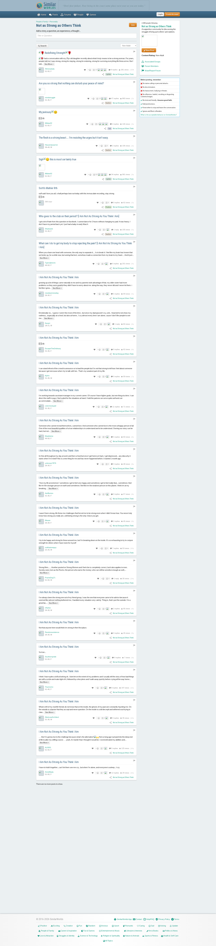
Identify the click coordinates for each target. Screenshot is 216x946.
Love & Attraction (47, 936)
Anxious (104, 926)
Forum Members (151, 66)
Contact (138, 919)
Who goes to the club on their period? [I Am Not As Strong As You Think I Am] (79, 216)
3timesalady (49, 69)
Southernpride (50, 657)
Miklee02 (48, 123)
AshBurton (49, 493)
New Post (150, 50)
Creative (69, 926)
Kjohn (47, 376)
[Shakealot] (41, 230)
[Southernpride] (41, 657)
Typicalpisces (50, 263)
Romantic (129, 926)
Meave (47, 520)
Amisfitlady (49, 772)
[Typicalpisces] (41, 263)
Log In (160, 14)
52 (96, 174)
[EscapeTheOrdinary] (41, 349)
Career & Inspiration (68, 931)
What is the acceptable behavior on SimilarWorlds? (159, 115)
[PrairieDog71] (41, 578)
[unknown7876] (41, 464)
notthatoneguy (50, 547)
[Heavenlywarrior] (41, 146)
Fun (80, 926)
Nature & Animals (132, 936)
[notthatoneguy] (41, 548)
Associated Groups (152, 62)
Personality (54, 22)
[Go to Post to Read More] (86, 91)
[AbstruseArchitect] (41, 718)
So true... (42, 652)
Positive (43, 926)
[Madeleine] (41, 437)
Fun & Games (89, 931)
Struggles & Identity (66, 936)
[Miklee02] (41, 124)
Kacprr (47, 323)
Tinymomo (49, 687)
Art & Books (153, 931)
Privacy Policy (164, 919)
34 (115, 174)
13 (96, 70)
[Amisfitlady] (41, 773)
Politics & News (171, 931)
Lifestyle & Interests (134, 931)
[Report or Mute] (134, 51)
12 (115, 773)
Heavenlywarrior (51, 145)
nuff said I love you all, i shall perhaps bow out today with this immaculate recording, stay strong (76, 195)
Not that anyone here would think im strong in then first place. (63, 628)
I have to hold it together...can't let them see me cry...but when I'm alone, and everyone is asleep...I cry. (79, 767)
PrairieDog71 (50, 578)
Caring (142, 926)
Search (43, 46)
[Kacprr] (41, 324)
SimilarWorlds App (124, 919)
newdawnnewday (52, 293)
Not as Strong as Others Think (58, 25)
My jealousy (45, 112)
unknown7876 (50, 463)
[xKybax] (41, 609)
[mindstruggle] (41, 98)
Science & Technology (89, 936)
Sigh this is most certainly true (57, 159)
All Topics (109, 941)
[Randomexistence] (41, 633)
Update (175, 926)
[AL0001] (41, 748)
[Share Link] (103, 74)
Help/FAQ (150, 919)
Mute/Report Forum (152, 71)
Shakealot (49, 229)
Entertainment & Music (110, 931)
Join (133, 25)
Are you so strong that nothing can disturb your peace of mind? (71, 83)
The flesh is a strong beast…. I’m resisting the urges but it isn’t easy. (73, 137)
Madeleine (49, 436)
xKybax (48, 608)
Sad (152, 926)
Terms (176, 919)
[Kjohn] (41, 376)
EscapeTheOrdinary (53, 349)
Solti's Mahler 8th (48, 188)
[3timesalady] (41, 70)
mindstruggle (50, 98)
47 (115, 98)
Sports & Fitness (151, 936)
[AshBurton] (41, 494)
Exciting (56, 926)
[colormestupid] (41, 407)
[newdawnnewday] (41, 294)
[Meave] (41, 521)
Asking (163, 926)
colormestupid (50, 406)
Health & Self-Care (170, 936)
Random (91, 926)
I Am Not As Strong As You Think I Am (59, 277)
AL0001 (48, 747)
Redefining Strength (55, 52)
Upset (116, 926)
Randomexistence (52, 632)
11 (116, 407)
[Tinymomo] (41, 688)
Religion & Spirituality (111, 936)
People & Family (42, 22)
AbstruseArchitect (52, 717)
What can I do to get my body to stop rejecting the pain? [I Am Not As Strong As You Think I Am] (85, 245)
